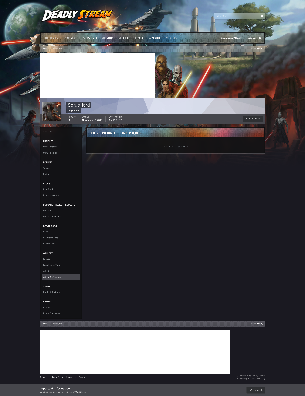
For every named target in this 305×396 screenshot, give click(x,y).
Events (46, 307)
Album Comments (52, 277)
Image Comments (51, 265)
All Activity (48, 131)
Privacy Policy (56, 377)
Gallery (109, 37)
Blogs (125, 37)
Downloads (91, 37)
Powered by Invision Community (251, 378)
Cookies (82, 377)
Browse (52, 37)
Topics (46, 168)
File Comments (50, 237)
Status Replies (50, 152)
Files (45, 231)
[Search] (262, 16)
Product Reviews (51, 292)
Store (172, 37)
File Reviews (49, 243)
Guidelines (80, 392)
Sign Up (252, 38)
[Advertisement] (97, 75)
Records (47, 210)
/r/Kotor (155, 37)
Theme (43, 377)
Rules (140, 37)
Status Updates (248, 16)
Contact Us (71, 377)
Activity (71, 37)
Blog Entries (49, 189)
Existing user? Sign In (232, 38)
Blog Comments (51, 195)
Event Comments (51, 313)
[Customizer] (260, 38)
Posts (46, 174)
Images (46, 259)
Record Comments (52, 216)
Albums (47, 271)
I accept (257, 390)
